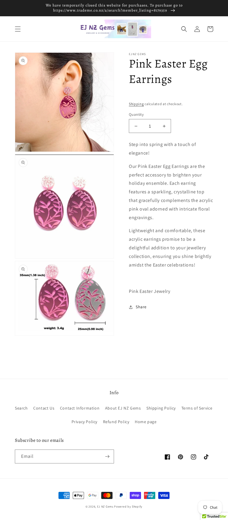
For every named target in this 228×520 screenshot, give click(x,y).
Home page (145, 421)
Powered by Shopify (128, 506)
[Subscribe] (107, 456)
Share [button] (141, 306)
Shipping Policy (161, 408)
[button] (17, 29)
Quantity (136, 114)
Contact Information (79, 408)
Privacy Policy (84, 421)
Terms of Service (197, 408)
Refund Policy (116, 421)
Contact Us (43, 408)
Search (21, 408)
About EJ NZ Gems (123, 408)
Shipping (136, 104)
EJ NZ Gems (105, 506)
